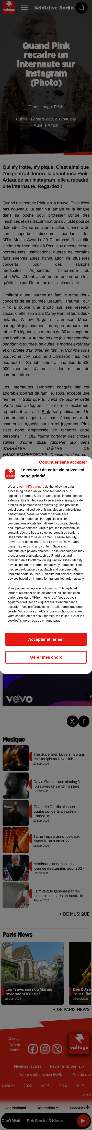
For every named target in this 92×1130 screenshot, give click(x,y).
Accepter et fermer (46, 639)
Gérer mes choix (46, 657)
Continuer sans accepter (63, 462)
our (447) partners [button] (31, 486)
